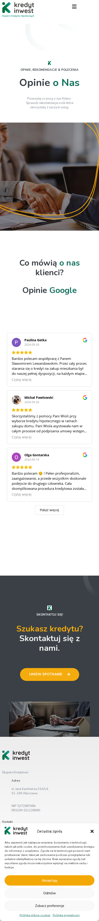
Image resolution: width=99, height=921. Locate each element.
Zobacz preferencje (49, 906)
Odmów (49, 893)
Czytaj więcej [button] (22, 380)
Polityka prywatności (66, 915)
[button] (92, 831)
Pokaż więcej (49, 510)
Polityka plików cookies (35, 915)
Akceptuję (49, 880)
